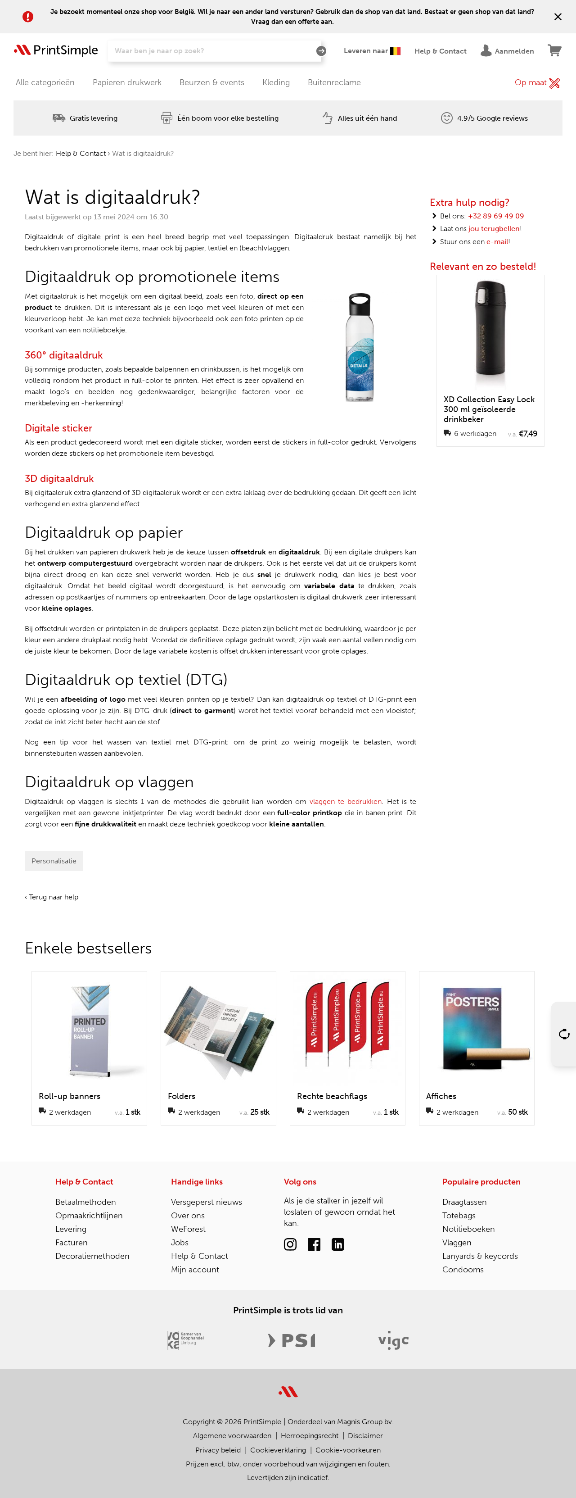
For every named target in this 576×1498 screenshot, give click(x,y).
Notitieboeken (468, 1229)
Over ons (188, 1216)
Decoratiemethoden (92, 1256)
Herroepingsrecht (309, 1435)
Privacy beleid (218, 1450)
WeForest (188, 1229)
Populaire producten (481, 1182)
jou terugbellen (494, 228)
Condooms (463, 1270)
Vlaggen (457, 1243)
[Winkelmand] (555, 51)
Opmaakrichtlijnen (89, 1216)
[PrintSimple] (288, 1386)
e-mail (497, 241)
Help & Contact (81, 153)
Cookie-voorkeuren (348, 1450)
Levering (70, 1229)
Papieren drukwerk (127, 82)
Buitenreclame (334, 82)
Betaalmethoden (85, 1202)
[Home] (56, 51)
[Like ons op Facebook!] (314, 1245)
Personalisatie (54, 861)
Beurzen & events (212, 82)
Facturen (71, 1243)
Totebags (459, 1216)
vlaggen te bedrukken (346, 801)
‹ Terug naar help (51, 897)
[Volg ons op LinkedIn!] (338, 1245)
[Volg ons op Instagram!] (290, 1245)
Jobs (180, 1243)
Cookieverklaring (278, 1450)
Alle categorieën (45, 82)
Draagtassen (464, 1202)
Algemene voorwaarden (232, 1435)
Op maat (532, 82)
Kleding (276, 82)
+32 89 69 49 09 (496, 216)
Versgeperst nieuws (206, 1202)
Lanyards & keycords (480, 1256)
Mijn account (195, 1270)
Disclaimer (365, 1435)
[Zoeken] (321, 51)
